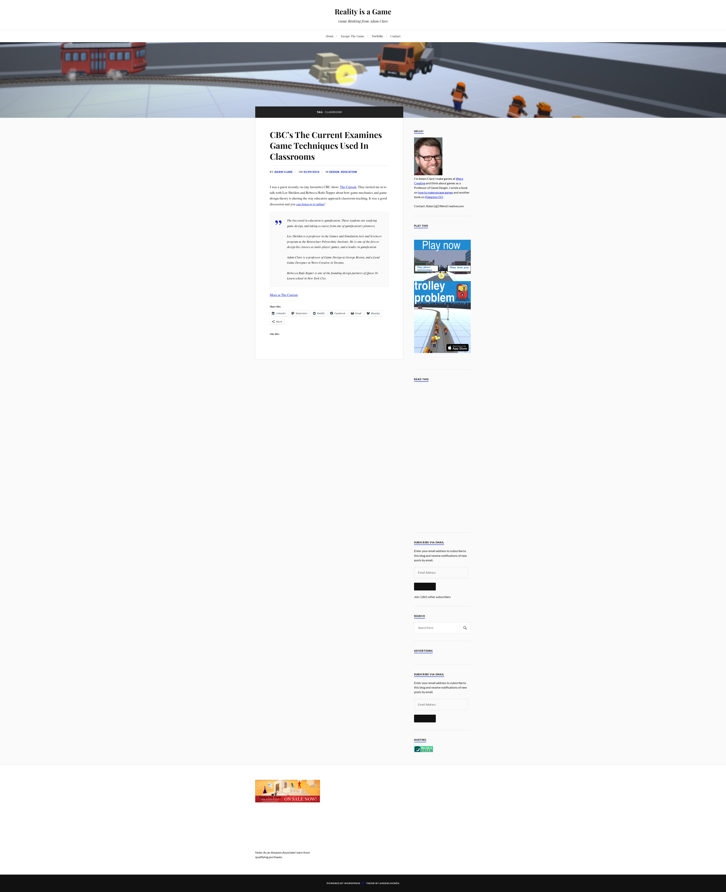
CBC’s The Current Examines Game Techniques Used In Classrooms (326, 145)
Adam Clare (283, 171)
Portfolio (377, 36)
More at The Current (284, 294)
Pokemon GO (434, 197)
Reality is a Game (363, 11)
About (329, 36)
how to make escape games (435, 192)
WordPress (352, 883)
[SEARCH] (465, 627)
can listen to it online (310, 204)
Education (349, 171)
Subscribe (424, 586)
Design (334, 171)
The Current (348, 187)
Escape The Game (352, 36)
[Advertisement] (363, 806)
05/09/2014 (312, 171)
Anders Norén (389, 883)
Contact (395, 36)
